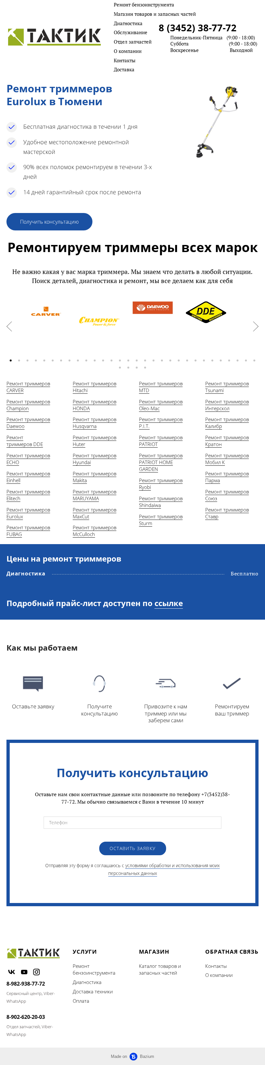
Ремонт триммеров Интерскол (227, 404)
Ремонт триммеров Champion (28, 404)
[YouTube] (24, 972)
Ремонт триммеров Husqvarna (94, 422)
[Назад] (9, 326)
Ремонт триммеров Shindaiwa (161, 501)
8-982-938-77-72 (25, 983)
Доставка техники (93, 991)
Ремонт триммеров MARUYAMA (94, 495)
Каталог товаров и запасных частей (160, 969)
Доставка (124, 69)
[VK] (11, 972)
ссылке (168, 603)
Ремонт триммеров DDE (24, 440)
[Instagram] (36, 972)
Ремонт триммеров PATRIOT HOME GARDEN (161, 462)
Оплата (81, 1001)
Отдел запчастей (133, 41)
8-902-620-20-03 (25, 1016)
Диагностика (128, 23)
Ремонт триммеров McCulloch (94, 530)
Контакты (124, 60)
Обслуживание (130, 32)
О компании (128, 51)
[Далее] (256, 326)
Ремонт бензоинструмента (144, 4)
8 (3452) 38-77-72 (198, 27)
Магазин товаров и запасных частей (155, 14)
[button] (11, 360)
